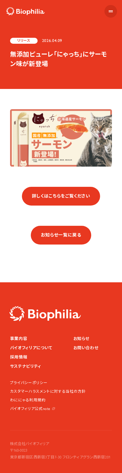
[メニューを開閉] (111, 11)
